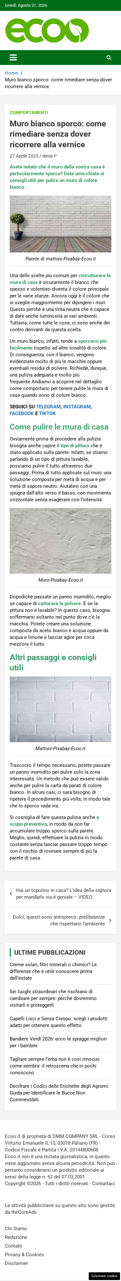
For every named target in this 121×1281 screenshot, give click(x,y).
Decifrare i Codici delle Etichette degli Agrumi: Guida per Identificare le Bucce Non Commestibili (59, 1093)
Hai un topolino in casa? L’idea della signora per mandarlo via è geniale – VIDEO (63, 893)
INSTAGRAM (77, 407)
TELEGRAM (48, 407)
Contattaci (103, 1183)
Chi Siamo (16, 1228)
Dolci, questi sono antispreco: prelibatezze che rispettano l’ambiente (59, 920)
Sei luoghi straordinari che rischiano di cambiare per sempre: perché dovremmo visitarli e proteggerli (53, 998)
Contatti (13, 1246)
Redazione (16, 1237)
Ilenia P (49, 156)
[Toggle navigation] (13, 57)
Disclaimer (16, 1263)
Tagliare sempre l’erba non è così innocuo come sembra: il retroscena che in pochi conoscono (55, 1066)
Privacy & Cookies (24, 1255)
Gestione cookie (104, 1276)
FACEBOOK (22, 413)
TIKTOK (47, 413)
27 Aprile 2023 (24, 156)
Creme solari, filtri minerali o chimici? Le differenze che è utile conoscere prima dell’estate (53, 971)
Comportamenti (29, 112)
